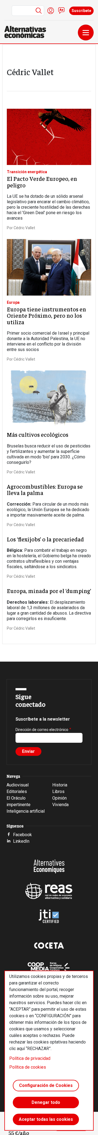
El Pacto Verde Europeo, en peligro (42, 182)
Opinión (59, 798)
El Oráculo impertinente (18, 801)
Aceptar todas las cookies (46, 1119)
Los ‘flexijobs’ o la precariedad (45, 539)
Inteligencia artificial (26, 811)
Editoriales (17, 791)
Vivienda (60, 804)
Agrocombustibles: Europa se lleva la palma (45, 490)
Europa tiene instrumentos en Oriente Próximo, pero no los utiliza (46, 315)
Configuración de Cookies (46, 1085)
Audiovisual (18, 785)
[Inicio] (27, 32)
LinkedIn (21, 841)
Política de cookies (27, 1067)
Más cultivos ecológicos (37, 434)
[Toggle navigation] (86, 32)
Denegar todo (46, 1102)
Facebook (22, 834)
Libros (58, 791)
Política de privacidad (29, 1058)
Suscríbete (81, 10)
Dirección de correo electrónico (42, 729)
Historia (59, 785)
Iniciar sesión (50, 10)
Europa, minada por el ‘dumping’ (49, 590)
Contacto (61, 10)
